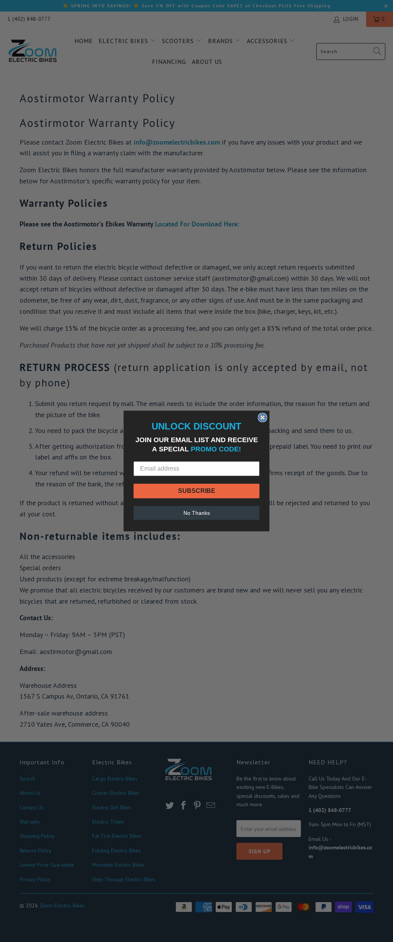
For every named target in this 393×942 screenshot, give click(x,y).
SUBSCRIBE (196, 491)
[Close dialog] (262, 417)
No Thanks (196, 513)
